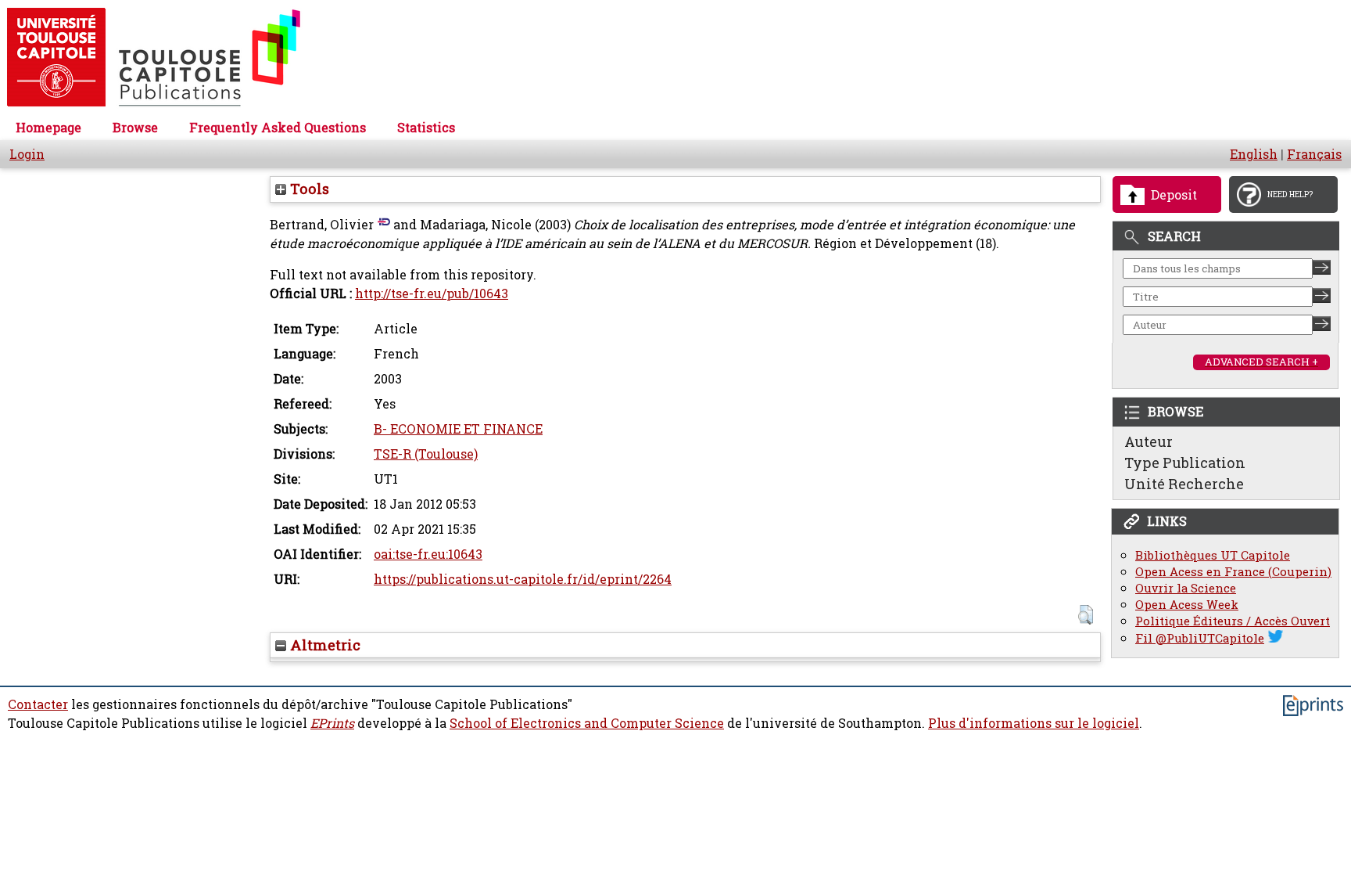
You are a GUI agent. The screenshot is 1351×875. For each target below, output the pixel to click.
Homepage (48, 127)
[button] (1085, 615)
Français (1314, 154)
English (1254, 154)
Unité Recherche (1184, 483)
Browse (135, 127)
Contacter (38, 704)
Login (27, 154)
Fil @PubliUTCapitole (1199, 638)
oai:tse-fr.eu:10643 (428, 554)
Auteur (1148, 441)
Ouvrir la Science (1185, 588)
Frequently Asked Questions (277, 127)
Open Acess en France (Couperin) (1233, 572)
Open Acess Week (1186, 604)
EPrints (332, 723)
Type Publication (1184, 462)
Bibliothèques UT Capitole (1212, 555)
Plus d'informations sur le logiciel (1033, 723)
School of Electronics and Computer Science (587, 723)
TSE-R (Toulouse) (426, 454)
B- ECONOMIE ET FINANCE (458, 429)
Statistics (426, 127)
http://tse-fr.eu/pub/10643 (431, 293)
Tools (307, 188)
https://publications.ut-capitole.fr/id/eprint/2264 (523, 579)
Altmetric (323, 645)
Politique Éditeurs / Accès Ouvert (1232, 621)
